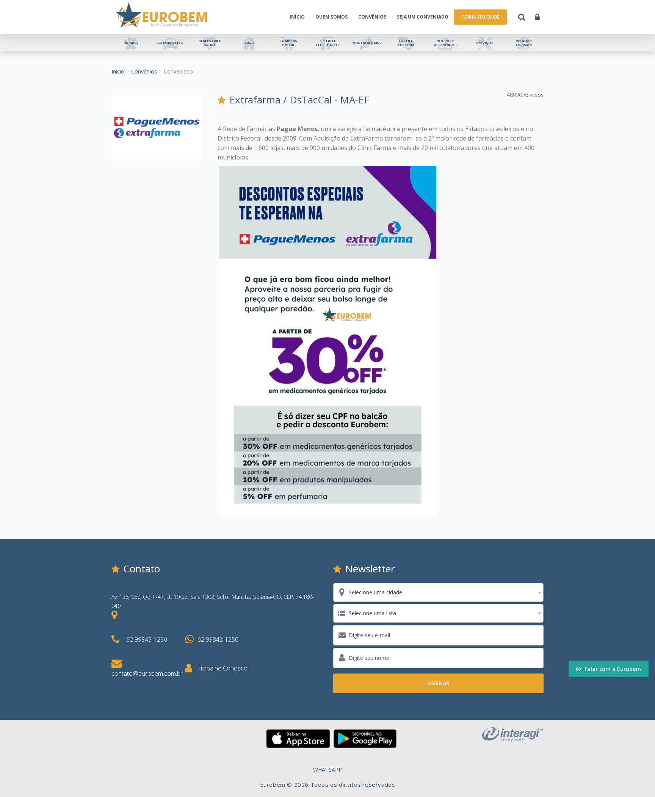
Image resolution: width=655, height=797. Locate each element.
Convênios (372, 17)
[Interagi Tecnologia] (512, 733)
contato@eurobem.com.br (147, 673)
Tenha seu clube (480, 17)
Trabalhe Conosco (222, 668)
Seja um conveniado (422, 17)
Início (297, 17)
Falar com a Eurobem (612, 668)
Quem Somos (331, 17)
